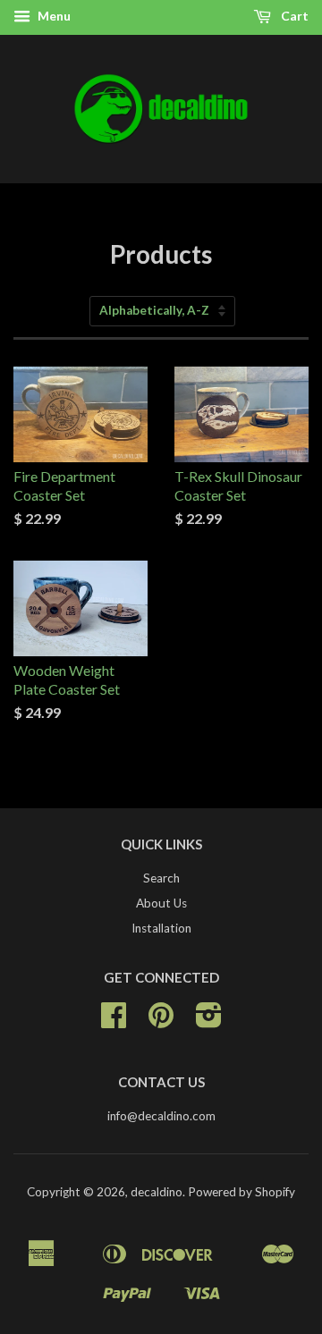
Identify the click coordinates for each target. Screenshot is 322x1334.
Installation (161, 928)
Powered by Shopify (241, 1192)
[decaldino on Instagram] (209, 1021)
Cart (293, 15)
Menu (53, 15)
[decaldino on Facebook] (113, 1021)
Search (161, 878)
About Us (161, 903)
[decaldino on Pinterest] (161, 1021)
